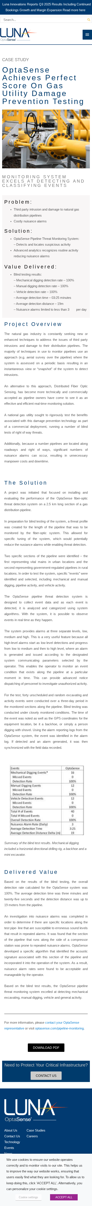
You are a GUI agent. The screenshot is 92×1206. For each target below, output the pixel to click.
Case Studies (36, 1130)
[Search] (89, 20)
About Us (10, 1130)
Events (9, 1148)
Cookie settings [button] (28, 1197)
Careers (32, 1136)
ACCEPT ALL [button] (63, 1197)
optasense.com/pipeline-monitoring (59, 1028)
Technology (12, 1142)
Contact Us (12, 1136)
